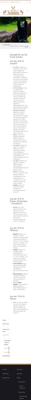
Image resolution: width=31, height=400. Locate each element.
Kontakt (5, 369)
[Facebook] (27, 2)
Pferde (16, 46)
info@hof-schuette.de (15, 2)
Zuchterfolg (21, 46)
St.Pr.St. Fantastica (22, 387)
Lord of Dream (17, 263)
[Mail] (30, 2)
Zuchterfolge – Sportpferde (6, 350)
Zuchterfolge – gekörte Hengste (6, 342)
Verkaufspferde (6, 356)
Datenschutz (6, 378)
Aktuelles (19, 373)
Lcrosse (15, 185)
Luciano (15, 249)
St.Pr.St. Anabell (17, 62)
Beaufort (16, 234)
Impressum (6, 373)
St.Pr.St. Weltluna (17, 229)
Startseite (12, 46)
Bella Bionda (17, 283)
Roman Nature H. (18, 274)
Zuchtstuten (6, 324)
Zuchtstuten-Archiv (6, 330)
